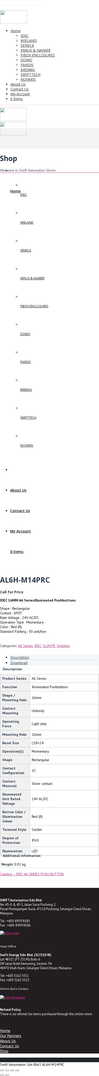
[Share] (12, 1070)
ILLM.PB (49, 645)
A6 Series (25, 645)
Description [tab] (19, 657)
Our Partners (10, 1035)
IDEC (37, 645)
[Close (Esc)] (17, 1070)
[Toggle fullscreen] (7, 1070)
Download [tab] (18, 662)
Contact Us (9, 1045)
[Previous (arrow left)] (2, 1075)
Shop (4, 1051)
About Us (8, 1040)
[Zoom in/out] (2, 1070)
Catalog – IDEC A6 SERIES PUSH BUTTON (32, 874)
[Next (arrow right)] (7, 1075)
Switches (63, 645)
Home (5, 1030)
